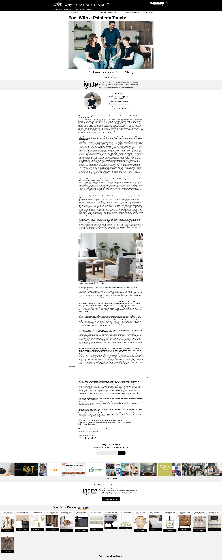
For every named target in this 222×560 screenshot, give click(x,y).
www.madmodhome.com (96, 422)
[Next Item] (133, 257)
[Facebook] (138, 12)
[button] (157, 3)
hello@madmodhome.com (86, 424)
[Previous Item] (81, 257)
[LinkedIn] (146, 12)
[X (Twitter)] (141, 12)
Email (98, 450)
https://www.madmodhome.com (118, 104)
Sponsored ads (72, 366)
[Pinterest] (149, 12)
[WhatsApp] (144, 12)
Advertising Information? (158, 5)
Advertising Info (150, 377)
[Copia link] (152, 12)
